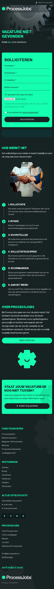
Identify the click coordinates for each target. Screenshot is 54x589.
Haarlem (5, 482)
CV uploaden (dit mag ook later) (18, 94)
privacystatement (30, 112)
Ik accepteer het (23, 112)
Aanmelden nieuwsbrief (12, 501)
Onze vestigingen (9, 535)
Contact (5, 542)
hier (9, 42)
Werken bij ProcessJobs (12, 546)
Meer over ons (27, 340)
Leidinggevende (9, 453)
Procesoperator (8, 434)
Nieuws (5, 538)
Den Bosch (6, 475)
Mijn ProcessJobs (45, 3)
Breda (4, 471)
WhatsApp (8, 557)
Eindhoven (6, 479)
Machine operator (9, 438)
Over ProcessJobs (10, 531)
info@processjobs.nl (10, 554)
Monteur (5, 445)
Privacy (5, 583)
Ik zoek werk (7, 504)
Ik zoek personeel (9, 508)
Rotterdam (6, 486)
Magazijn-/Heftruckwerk (12, 441)
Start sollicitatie (28, 406)
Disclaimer (13, 583)
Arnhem (5, 467)
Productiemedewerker (11, 449)
